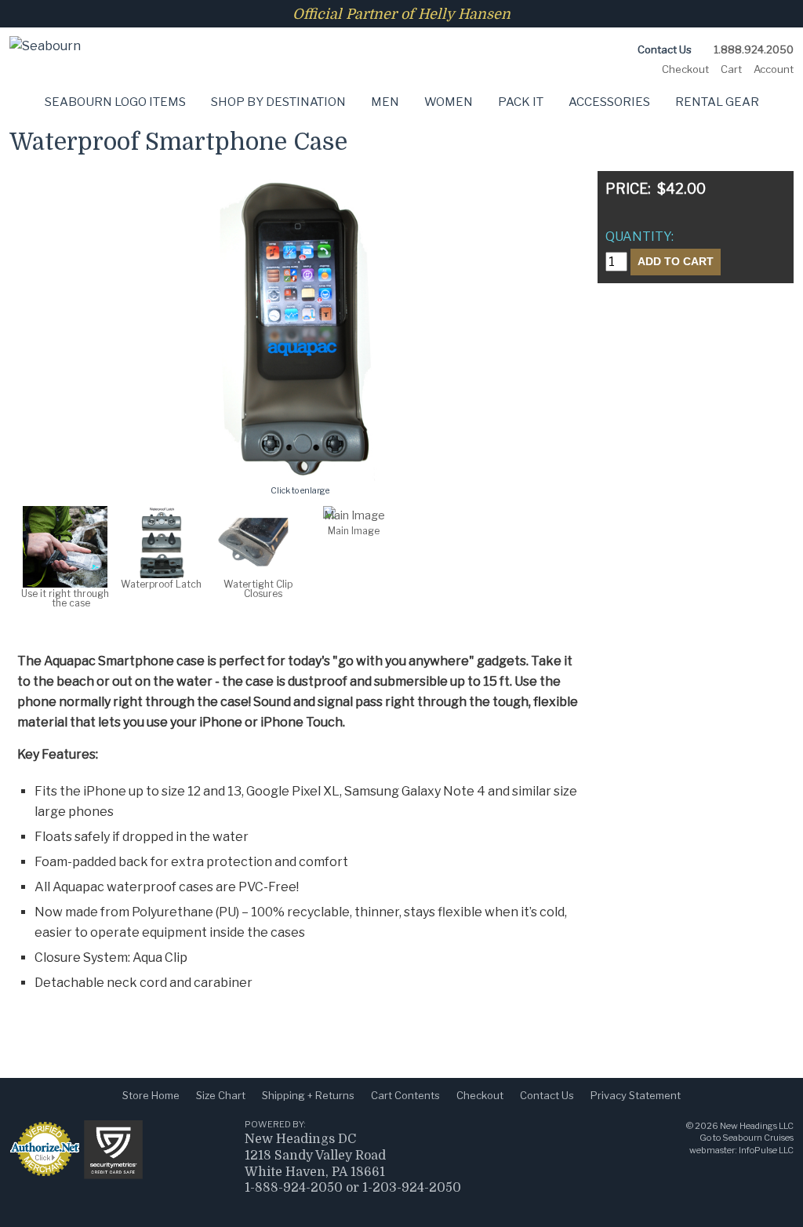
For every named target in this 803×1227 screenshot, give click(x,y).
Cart (731, 69)
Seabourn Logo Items (115, 102)
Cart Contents (405, 1095)
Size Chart (220, 1095)
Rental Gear (717, 102)
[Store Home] (45, 31)
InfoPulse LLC (766, 1150)
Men (385, 102)
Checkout (685, 69)
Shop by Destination (278, 102)
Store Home (151, 1095)
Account (774, 69)
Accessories (609, 102)
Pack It (520, 102)
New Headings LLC (757, 1125)
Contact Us (665, 49)
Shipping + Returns (308, 1095)
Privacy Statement (635, 1095)
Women (448, 102)
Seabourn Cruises (758, 1137)
